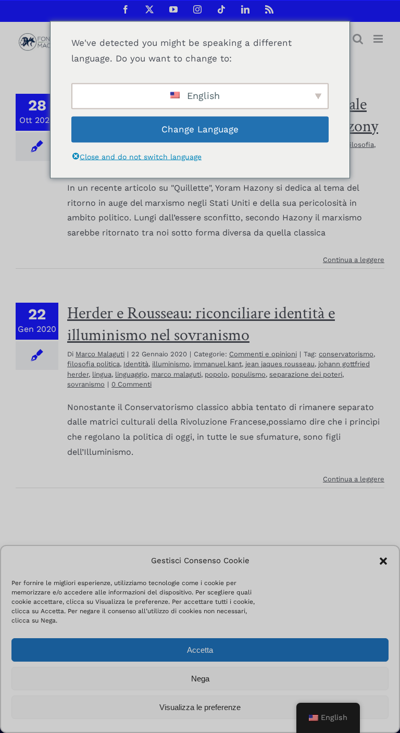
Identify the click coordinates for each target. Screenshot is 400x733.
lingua (101, 374)
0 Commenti (131, 384)
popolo (216, 374)
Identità (135, 364)
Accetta (200, 649)
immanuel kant (217, 364)
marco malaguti (176, 374)
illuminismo (171, 364)
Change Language (200, 129)
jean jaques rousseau (280, 364)
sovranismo (86, 384)
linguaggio (131, 374)
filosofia (360, 144)
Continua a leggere (353, 260)
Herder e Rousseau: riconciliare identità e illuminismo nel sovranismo (201, 324)
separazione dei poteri (305, 374)
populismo (248, 374)
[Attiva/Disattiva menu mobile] (378, 38)
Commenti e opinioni (263, 354)
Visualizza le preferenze (200, 707)
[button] (383, 561)
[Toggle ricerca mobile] (358, 38)
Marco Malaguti (100, 354)
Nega (200, 678)
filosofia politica (93, 364)
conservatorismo (346, 354)
